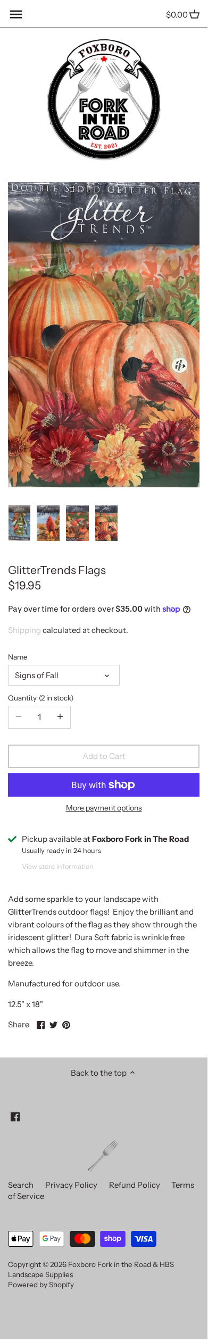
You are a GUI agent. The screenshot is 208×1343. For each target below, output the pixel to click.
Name (18, 657)
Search (21, 1185)
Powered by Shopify (41, 1284)
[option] (19, 523)
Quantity (39, 698)
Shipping (24, 630)
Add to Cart (104, 756)
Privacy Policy (71, 1185)
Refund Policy (134, 1185)
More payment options (104, 808)
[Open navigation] (16, 14)
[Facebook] (15, 1115)
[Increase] (60, 717)
